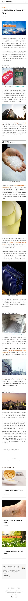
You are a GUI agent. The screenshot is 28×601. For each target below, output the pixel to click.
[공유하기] (6, 450)
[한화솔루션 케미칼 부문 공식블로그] (8, 1)
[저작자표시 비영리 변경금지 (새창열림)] (17, 449)
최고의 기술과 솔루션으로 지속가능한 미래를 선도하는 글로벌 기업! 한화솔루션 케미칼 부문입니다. (11, 572)
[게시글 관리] (7, 450)
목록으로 (14, 458)
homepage (12, 596)
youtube (16, 596)
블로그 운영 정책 (11, 588)
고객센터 (18, 588)
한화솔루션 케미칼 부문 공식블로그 (11, 567)
